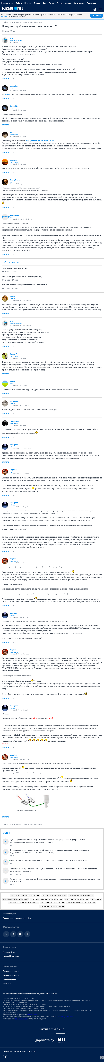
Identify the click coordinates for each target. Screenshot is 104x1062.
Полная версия (9, 913)
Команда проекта (11, 975)
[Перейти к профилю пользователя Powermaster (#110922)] (5, 423)
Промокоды (91, 3)
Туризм (60, 3)
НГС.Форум (6, 22)
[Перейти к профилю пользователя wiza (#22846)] (5, 40)
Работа (19, 3)
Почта (51, 3)
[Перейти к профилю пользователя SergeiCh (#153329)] (5, 472)
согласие (4, 17)
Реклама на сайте (11, 971)
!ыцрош (5, 217)
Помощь (7, 983)
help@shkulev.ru (21, 1019)
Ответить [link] (5, 78)
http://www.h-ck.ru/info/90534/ (40, 140)
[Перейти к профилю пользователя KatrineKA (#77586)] (5, 356)
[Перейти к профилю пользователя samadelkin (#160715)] (5, 403)
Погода (37, 3)
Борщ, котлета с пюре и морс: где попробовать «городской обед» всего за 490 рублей (49, 860)
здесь (8, 94)
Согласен (96, 15)
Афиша (68, 3)
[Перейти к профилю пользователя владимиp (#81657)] (5, 162)
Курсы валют (79, 3)
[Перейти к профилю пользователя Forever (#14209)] (5, 298)
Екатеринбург (9, 952)
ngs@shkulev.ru (33, 1015)
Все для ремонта (36, 22)
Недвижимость (7, 3)
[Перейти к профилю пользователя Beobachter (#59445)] (5, 88)
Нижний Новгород (11, 956)
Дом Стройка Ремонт (19, 22)
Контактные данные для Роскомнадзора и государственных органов (30, 994)
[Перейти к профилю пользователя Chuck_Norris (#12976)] (5, 182)
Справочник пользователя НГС (17, 918)
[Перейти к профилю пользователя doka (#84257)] (5, 135)
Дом (44, 3)
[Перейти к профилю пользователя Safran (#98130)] (5, 384)
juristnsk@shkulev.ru (65, 1017)
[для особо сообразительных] (33, 800)
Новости (27, 3)
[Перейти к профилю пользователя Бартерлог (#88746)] (5, 447)
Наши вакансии (9, 979)
